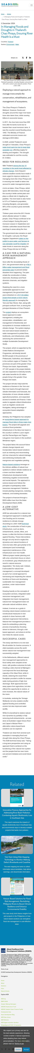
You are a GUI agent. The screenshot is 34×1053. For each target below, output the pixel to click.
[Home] (10, 5)
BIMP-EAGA (4, 1001)
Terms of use (4, 969)
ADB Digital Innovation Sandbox (10, 1022)
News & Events (5, 991)
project (8, 312)
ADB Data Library (6, 1017)
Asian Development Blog (8, 1014)
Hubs (2, 988)
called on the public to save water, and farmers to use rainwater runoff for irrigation (16, 241)
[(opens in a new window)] (23, 58)
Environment (10, 44)
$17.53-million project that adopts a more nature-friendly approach (16, 297)
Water (17, 44)
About (2, 983)
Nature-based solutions (11, 464)
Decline (18, 1049)
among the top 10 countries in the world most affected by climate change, (17, 168)
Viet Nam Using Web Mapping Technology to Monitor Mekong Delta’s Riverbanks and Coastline (17, 859)
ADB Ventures (5, 1020)
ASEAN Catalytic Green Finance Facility (12, 1009)
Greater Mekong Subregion (8, 1004)
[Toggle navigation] (31, 5)
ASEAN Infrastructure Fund (8, 1006)
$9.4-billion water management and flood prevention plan (17, 267)
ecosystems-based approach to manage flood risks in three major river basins (17, 422)
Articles (9, 14)
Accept (26, 1049)
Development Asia (6, 1012)
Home (2, 14)
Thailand (10, 42)
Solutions (3, 986)
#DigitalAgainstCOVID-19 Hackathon (11, 1025)
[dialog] (17, 1040)
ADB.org (3, 998)
